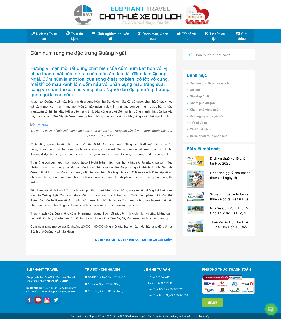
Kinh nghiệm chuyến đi (206, 116)
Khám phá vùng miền (205, 109)
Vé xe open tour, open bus (208, 136)
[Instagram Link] (47, 300)
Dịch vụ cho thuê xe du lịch (209, 83)
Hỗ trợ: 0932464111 (159, 277)
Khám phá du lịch (202, 103)
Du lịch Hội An (128, 239)
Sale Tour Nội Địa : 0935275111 (166, 289)
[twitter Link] (56, 300)
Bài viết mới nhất (203, 148)
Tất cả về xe (199, 123)
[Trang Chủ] (140, 14)
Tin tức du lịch (200, 129)
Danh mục (197, 75)
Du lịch (195, 90)
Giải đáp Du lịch (201, 96)
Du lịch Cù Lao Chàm (157, 239)
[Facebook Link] (29, 300)
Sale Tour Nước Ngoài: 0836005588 (168, 295)
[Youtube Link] (38, 300)
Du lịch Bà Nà (105, 239)
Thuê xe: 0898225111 (160, 283)
